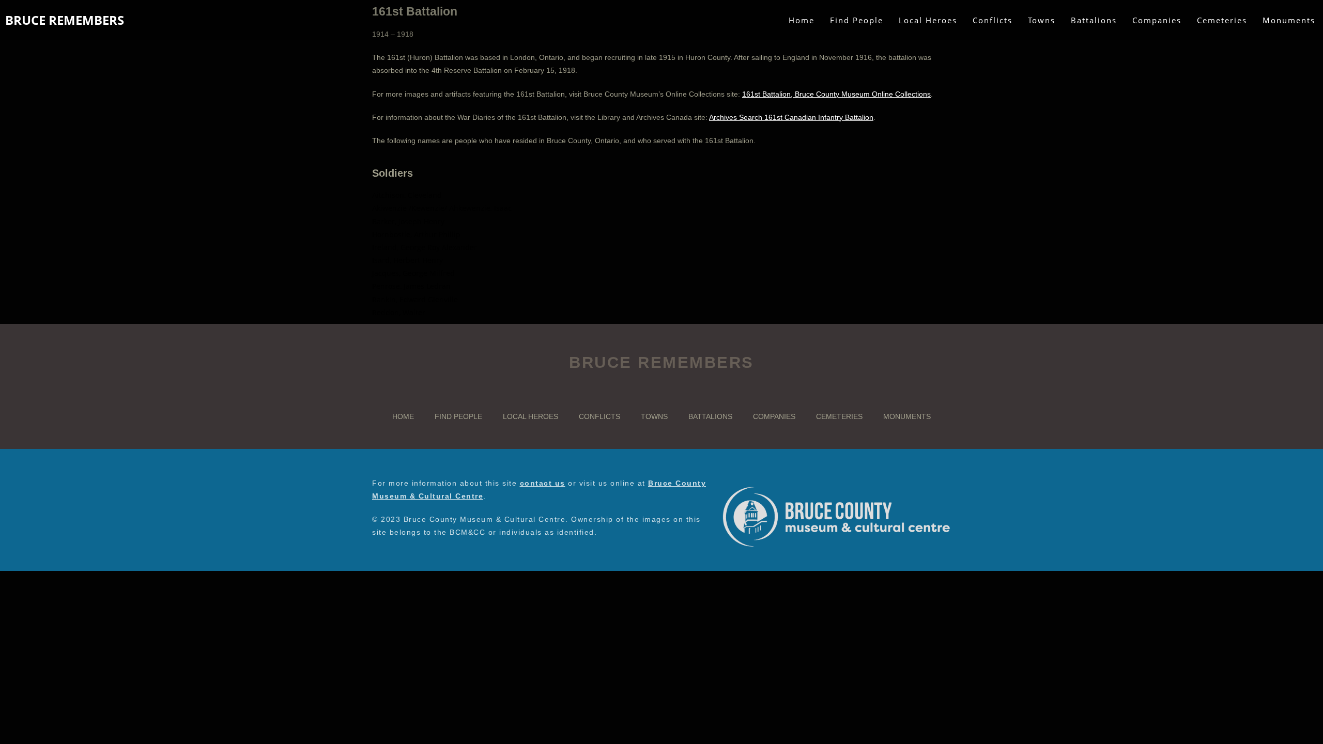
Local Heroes (530, 416)
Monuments (907, 416)
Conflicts (599, 416)
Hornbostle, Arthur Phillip (416, 234)
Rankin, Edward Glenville (415, 299)
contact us (542, 483)
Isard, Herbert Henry (407, 260)
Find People (458, 416)
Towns (654, 416)
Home (403, 416)
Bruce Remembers (64, 19)
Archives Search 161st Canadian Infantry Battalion (791, 117)
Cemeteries (839, 416)
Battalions (710, 416)
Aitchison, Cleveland (407, 195)
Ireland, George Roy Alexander (424, 247)
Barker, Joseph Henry (408, 221)
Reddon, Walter (398, 312)
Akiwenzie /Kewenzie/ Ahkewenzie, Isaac (442, 208)
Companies (774, 416)
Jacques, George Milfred (413, 273)
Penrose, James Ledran (411, 286)
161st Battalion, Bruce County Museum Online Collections (836, 94)
